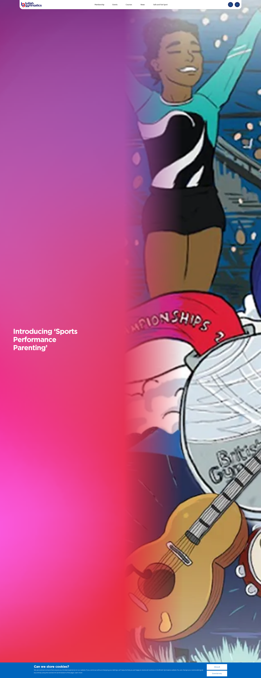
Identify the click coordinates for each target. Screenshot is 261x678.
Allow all (217, 667)
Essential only (217, 673)
